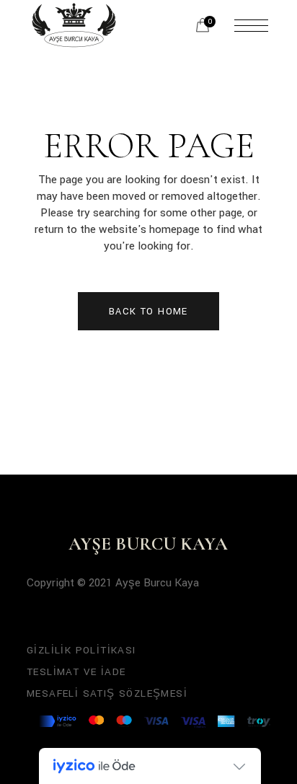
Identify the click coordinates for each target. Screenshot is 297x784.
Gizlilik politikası (81, 650)
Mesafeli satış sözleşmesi (107, 693)
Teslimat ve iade (76, 672)
